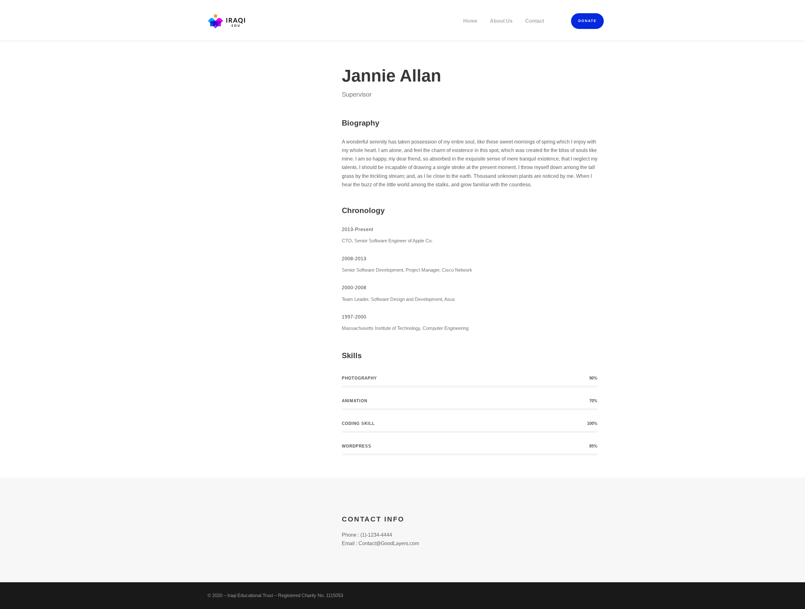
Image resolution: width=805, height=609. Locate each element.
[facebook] (259, 80)
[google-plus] (268, 80)
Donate (587, 21)
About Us (501, 21)
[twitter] (287, 80)
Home (470, 21)
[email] (249, 80)
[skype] (278, 80)
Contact (534, 21)
